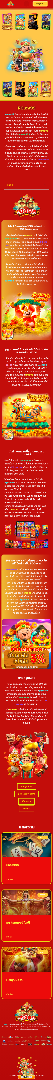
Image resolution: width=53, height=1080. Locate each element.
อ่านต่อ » (9, 879)
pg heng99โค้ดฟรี (18, 922)
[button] (26, 4)
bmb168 (7, 1024)
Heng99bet (14, 979)
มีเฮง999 (12, 865)
